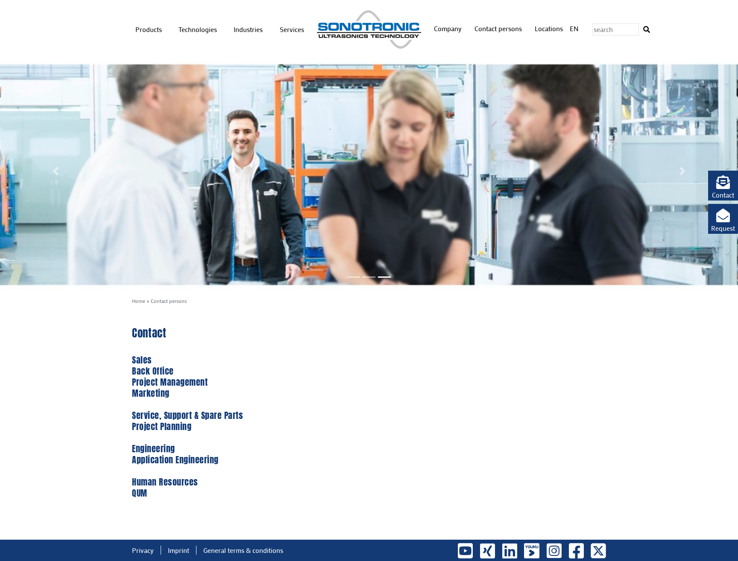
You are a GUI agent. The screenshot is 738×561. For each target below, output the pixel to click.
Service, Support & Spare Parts (187, 415)
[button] (723, 186)
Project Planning (161, 426)
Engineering (153, 448)
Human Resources (165, 481)
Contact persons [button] (499, 28)
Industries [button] (249, 29)
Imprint (178, 550)
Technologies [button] (199, 29)
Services (292, 29)
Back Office (153, 371)
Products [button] (149, 29)
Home (138, 300)
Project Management (170, 382)
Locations (549, 28)
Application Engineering (175, 459)
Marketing (151, 393)
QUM (139, 493)
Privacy (143, 550)
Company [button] (448, 28)
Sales (142, 359)
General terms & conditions (243, 550)
